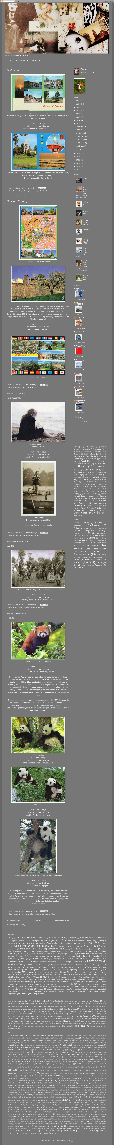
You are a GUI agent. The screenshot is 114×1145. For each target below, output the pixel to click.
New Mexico (91, 546)
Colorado (78, 528)
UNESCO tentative (32, 965)
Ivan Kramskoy (63, 1080)
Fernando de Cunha (28, 1067)
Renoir (32, 1112)
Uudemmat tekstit (13, 921)
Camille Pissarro (26, 1050)
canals (80, 970)
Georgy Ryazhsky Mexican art (95, 1070)
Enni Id (27, 1006)
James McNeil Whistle (47, 1083)
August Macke (22, 1047)
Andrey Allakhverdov (59, 1043)
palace (52, 984)
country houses (15, 974)
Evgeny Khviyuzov (67, 1064)
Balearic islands (13, 943)
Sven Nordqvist (93, 1116)
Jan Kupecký (84, 1083)
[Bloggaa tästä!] (40, 188)
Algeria (84, 447)
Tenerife (99, 959)
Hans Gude (11, 1076)
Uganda (103, 508)
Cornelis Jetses (93, 1052)
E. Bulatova (37, 1057)
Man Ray (72, 1094)
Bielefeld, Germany (17, 201)
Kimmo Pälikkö (61, 1014)
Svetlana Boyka (20, 1119)
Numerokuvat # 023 (85, 241)
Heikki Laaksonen (51, 1009)
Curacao (101, 459)
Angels (36, 941)
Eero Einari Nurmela (83, 1003)
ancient (101, 965)
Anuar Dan (87, 1045)
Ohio (104, 549)
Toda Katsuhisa (69, 1121)
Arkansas (77, 526)
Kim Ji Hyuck (93, 1090)
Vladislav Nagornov (38, 1128)
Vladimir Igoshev (73, 1126)
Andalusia (28, 941)
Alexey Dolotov (47, 1038)
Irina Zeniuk (31, 1080)
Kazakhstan (99, 479)
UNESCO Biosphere (49, 962)
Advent (42, 938)
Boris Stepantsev (99, 1047)
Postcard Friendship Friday (60, 956)
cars (9, 972)
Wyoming (77, 567)
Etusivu (9, 60)
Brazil (93, 454)
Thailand (99, 506)
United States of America (87, 513)
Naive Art (68, 1099)
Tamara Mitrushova (58, 1119)
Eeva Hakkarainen (98, 1003)
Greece (79, 472)
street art (42, 1133)
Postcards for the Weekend (89, 956)
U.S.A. (94, 508)
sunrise (59, 989)
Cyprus (76, 461)
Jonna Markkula (59, 1011)
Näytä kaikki (85, 421)
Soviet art (103, 1114)
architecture (23, 967)
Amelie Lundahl (69, 1001)
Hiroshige (37, 1078)
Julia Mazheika (75, 1087)
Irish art (40, 1080)
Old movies (97, 954)
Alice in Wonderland (97, 937)
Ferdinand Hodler (99, 1064)
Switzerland (97, 503)
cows (35, 974)
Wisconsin (99, 565)
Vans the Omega (33, 1123)
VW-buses (44, 965)
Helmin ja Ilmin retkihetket (81, 359)
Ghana (104, 470)
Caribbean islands (71, 943)
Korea (84, 482)
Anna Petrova (100, 1043)
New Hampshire (98, 543)
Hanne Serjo (16, 1009)
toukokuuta (80, 139)
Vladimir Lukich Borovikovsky (90, 1126)
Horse (95, 949)
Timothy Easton (58, 1121)
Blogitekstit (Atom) (18, 925)
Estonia (15, 535)
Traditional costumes (30, 607)
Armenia (76, 449)
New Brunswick (86, 542)
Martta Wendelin (84, 1016)
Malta (86, 486)
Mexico (93, 486)
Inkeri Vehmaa (34, 1011)
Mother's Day (91, 951)
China (21, 914)
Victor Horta (13, 1126)
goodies (73, 977)
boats (37, 970)
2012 (78, 170)
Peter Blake (59, 1107)
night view (41, 984)
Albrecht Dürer (59, 1035)
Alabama (76, 522)
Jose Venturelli (21, 1087)
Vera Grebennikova (100, 1123)
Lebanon (101, 482)
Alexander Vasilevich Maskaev (17, 1038)
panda (40, 914)
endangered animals (30, 914)
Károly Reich (27, 1092)
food (55, 977)
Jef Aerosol (37, 1085)
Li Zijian (10, 1094)
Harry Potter (84, 949)
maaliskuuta (80, 146)
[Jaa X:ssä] (42, 188)
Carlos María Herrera (85, 1050)
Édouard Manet (54, 1133)
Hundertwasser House (62, 1078)
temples (100, 989)
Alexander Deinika (85, 1035)
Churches (43, 945)
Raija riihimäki (85, 1021)
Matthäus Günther (21, 1100)
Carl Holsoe (36, 1050)
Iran (86, 477)
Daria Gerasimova (46, 1054)
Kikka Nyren (49, 1014)
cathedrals (30, 972)
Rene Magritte (23, 1112)
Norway (76, 494)
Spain (103, 501)
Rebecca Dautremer (98, 1109)
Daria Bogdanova (32, 1054)
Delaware (101, 528)
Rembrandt (11, 1112)
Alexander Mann (99, 1035)
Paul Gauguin (37, 1107)
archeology (12, 967)
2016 (78, 157)
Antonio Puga (77, 1045)
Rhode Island (101, 554)
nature (21, 984)
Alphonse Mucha (20, 1040)
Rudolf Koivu (51, 1023)
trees (25, 991)
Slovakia (90, 498)
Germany (28, 387)
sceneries (80, 987)
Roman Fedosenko (87, 1112)
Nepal (102, 489)
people (70, 984)
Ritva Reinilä (39, 1023)
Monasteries (56, 951)
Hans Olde (20, 1076)
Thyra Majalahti (101, 1023)
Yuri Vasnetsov (34, 1131)
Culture (78, 946)
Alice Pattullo (96, 1038)
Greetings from (69, 949)
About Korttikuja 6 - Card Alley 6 (28, 60)
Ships (46, 959)
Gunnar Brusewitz (75, 1073)
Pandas (11, 618)
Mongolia (86, 489)
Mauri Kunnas (13, 1019)
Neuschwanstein (38, 954)
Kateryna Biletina (60, 1090)
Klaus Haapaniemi (86, 1014)
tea (84, 989)
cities (72, 972)
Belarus (98, 451)
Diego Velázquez (85, 1054)
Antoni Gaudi (65, 1045)
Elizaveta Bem (38, 1061)
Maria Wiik (24, 1016)
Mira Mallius (77, 1019)
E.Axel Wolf (46, 1057)
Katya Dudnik (72, 1090)
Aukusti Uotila (49, 1003)
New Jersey (78, 546)
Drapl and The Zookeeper (23, 1057)
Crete (69, 946)
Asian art (81, 941)
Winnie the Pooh (90, 965)
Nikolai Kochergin (79, 1102)
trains (17, 991)
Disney (97, 1054)
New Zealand (96, 491)
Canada (89, 456)
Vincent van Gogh (55, 1126)
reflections (11, 987)
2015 (78, 160)
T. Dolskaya (46, 1119)
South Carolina (82, 557)
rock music (43, 987)
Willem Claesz (95, 1128)
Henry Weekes (26, 1078)
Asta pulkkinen (37, 1003)
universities (61, 991)
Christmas (24, 945)
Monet (59, 1100)
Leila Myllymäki (99, 1014)
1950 (9, 938)
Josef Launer (42, 1087)
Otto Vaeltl (90, 1105)
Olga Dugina (36, 1105)
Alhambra (82, 938)
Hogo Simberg (84, 1009)
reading (24, 535)
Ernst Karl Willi (101, 1061)
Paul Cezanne (101, 1105)
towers (10, 991)
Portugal (89, 496)
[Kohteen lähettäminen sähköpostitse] (39, 188)
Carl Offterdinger (60, 1050)
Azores (100, 941)
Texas (76, 559)
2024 (78, 104)
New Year (50, 954)
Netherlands (33, 191)
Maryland (76, 538)
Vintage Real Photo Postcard (61, 965)
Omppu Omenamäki (15, 1021)
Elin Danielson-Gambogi (15, 1006)
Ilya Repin (88, 1078)
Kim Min (101, 1090)
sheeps (100, 987)
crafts (42, 974)
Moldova (103, 486)
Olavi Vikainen (99, 1019)
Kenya (76, 482)
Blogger (71, 1140)
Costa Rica (87, 459)
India (100, 475)
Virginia (99, 559)
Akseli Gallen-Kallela (39, 1001)
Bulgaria (77, 456)
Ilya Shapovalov (99, 1078)
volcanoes (81, 991)
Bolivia (86, 454)
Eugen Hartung (14, 1064)
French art (39, 949)
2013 (78, 166)
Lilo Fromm (18, 1094)
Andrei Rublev (36, 1043)
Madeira (38, 951)
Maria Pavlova (18, 1097)
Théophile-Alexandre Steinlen (25, 1121)
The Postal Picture (79, 332)
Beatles (23, 943)
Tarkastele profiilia (87, 72)
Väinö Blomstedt (95, 1026)
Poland (77, 496)
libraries (52, 979)
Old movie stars (83, 954)
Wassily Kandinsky (64, 1128)
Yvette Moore (45, 1131)
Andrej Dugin (47, 1043)
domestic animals (86, 974)
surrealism (77, 989)
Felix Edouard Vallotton (83, 1064)
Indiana (93, 533)
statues (40, 989)
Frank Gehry (82, 1067)
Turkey (83, 508)
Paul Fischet (26, 1107)
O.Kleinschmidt (101, 1102)
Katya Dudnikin (82, 1090)
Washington (81, 562)
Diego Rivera (72, 1054)
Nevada (76, 543)
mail (73, 979)
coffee (87, 972)
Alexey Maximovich (60, 1038)
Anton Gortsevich (39, 1045)
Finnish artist (24, 949)
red (102, 984)
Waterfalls (78, 965)
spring (21, 989)
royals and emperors (66, 987)
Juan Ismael (51, 1087)
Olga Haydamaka (47, 1105)
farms (22, 977)
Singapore (46, 914)
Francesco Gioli (55, 1067)
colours (103, 972)
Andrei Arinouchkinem (22, 1043)
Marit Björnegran (48, 1016)
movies (39, 982)
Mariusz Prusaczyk (68, 1097)
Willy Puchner (22, 1131)
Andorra (92, 447)
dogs (70, 974)
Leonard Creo (76, 1092)
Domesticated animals (86, 222)
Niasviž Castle (70, 954)
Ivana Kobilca (19, 1083)
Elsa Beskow (67, 1061)
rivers (32, 987)
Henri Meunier (81, 1076)
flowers (46, 977)
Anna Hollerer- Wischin (87, 1043)
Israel (102, 477)
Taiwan (53, 914)
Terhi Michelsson (90, 1023)
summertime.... (14, 398)
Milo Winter (51, 1100)
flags (37, 977)
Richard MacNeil (43, 1112)
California (93, 525)
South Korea (92, 501)
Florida (77, 530)
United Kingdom (43, 191)
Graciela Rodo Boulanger (48, 1073)
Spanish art (15, 1116)
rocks (53, 987)
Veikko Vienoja (66, 1026)
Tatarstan (89, 506)
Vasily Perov (60, 1124)
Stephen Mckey (29, 1116)
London (28, 951)
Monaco (78, 489)
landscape (42, 979)
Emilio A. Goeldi (78, 1061)
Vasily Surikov (72, 1123)
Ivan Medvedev (85, 1080)
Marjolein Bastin (82, 1097)
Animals (15, 914)
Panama (94, 494)
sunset (67, 989)
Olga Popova (59, 1105)
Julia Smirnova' (86, 1087)
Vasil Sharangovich (46, 1124)
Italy (20, 535)
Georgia (76, 470)
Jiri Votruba (62, 1085)
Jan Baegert (60, 1083)
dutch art (102, 1131)
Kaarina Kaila (71, 1011)
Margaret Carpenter (95, 1094)
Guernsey (91, 472)
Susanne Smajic (55, 1116)
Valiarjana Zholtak (20, 1123)
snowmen (11, 989)
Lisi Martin (28, 1095)
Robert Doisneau (73, 1112)
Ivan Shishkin (96, 1080)
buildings (69, 970)
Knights (19, 951)
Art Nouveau (71, 941)
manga (26, 1133)
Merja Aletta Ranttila (28, 1019)
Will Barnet (85, 1128)
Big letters (42, 943)
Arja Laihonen (24, 1003)
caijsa (84, 69)
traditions (41, 607)
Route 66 (36, 959)
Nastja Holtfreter (98, 1100)
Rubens (12, 1114)
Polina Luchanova (21, 1109)
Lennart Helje (64, 1092)
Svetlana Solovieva (34, 1119)
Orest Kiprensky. (70, 1105)
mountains (25, 982)
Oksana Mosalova (15, 1105)
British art (12, 1050)
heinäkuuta (80, 133)
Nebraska (101, 540)
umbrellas (35, 991)
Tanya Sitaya (71, 1119)
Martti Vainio (100, 1016)
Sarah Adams (61, 1114)
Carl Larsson (47, 1050)
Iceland (92, 475)
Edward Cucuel (80, 1057)
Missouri (91, 540)
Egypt (94, 464)
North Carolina (91, 549)
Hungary (81, 475)
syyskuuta (80, 126)
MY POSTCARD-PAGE (80, 304)
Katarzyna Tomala (47, 1090)
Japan (86, 479)
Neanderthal (21, 954)
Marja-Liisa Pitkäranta (65, 1016)
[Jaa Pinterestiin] (45, 188)
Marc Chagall (81, 1095)
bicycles (81, 967)
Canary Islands (53, 943)
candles (87, 970)
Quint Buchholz (54, 1109)
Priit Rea (42, 1109)
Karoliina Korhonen (13, 1014)
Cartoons (83, 943)
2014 (78, 163)
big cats (92, 967)
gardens (64, 977)
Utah (87, 559)
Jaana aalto (45, 1011)
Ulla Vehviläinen (40, 1026)
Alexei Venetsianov (34, 1038)
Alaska (86, 523)
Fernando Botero (13, 1067)
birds (100, 967)
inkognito (103, 977)
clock (80, 972)
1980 (34, 938)
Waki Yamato (50, 1128)
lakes (31, 979)
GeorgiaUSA (89, 531)
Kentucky (83, 535)
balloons (45, 967)
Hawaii (100, 531)
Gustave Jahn (100, 1073)
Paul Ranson (49, 1107)
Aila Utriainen (23, 1001)
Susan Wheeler (42, 1116)
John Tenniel (95, 1085)
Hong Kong (102, 472)
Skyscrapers (57, 959)
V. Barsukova (93, 1121)
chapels (52, 972)
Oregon (97, 551)
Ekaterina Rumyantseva (49, 1059)
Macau (101, 484)
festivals (30, 977)
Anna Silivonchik (14, 1045)
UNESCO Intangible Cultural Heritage (71, 962)
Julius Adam (97, 1087)
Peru (102, 494)
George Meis (65, 1070)
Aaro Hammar (12, 1001)
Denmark (103, 461)
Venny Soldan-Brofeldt (85, 1123)
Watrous (76, 1128)
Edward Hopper (93, 1057)
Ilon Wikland (77, 1078)
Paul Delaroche (15, 1107)
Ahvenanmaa (72, 938)
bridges (57, 970)
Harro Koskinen (38, 1009)
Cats (91, 943)
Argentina (100, 447)
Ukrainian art (81, 1121)
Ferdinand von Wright (42, 1006)
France (20, 607)
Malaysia (77, 486)
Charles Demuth (15, 1052)
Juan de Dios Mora (63, 1087)
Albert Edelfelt (55, 1001)
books (46, 970)
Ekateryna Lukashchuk (80, 1059)
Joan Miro (71, 1085)
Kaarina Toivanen (85, 1011)
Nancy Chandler (85, 1100)
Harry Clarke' (30, 1076)
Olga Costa (26, 1105)
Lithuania (77, 484)
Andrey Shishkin (73, 1043)
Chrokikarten (17, 191)
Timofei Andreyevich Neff (43, 1121)
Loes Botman (39, 1094)
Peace (31, 956)
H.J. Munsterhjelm (94, 1006)
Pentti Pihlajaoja (56, 1021)
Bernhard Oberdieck (62, 1047)
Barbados (87, 451)
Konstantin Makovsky (14, 1092)
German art (53, 949)
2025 (78, 101)
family (16, 977)
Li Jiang (102, 1092)
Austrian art (91, 941)
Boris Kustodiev (85, 1047)
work (34, 994)
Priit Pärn (33, 1109)
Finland (82, 466)
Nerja (29, 954)
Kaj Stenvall (100, 1011)
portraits (80, 984)
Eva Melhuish (40, 1064)
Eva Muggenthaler (53, 1064)
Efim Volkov (35, 1059)
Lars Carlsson (38, 1092)
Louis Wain (48, 1094)
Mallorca (46, 951)
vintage (72, 991)
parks (60, 984)
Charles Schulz (43, 1052)
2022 (78, 111)
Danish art (20, 1054)
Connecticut (90, 528)
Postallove (42, 956)
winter (14, 994)
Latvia (91, 482)
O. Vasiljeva (91, 1102)
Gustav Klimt (88, 1073)
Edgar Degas (57, 1057)
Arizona (98, 522)
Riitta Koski (29, 1023)
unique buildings (48, 991)
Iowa (102, 533)
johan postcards (79, 416)
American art (65, 1040)
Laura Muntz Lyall (51, 1092)
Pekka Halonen (32, 1021)
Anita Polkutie (94, 1001)
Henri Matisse (69, 1076)
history (93, 977)
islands (14, 979)
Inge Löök (20, 1011)
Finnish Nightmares (59, 1006)
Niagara (60, 954)
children (61, 972)
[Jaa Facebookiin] (44, 188)
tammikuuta (80, 149)
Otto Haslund (81, 1105)
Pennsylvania (82, 554)
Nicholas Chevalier (65, 1102)
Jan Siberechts (96, 1083)
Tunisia (76, 508)
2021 (78, 114)
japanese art (16, 1133)
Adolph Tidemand (13, 1035)
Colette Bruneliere (80, 1052)
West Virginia (86, 565)
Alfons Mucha (73, 1038)
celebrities (42, 972)
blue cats (29, 970)
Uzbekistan (77, 515)
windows (103, 991)
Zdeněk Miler (56, 1131)
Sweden (82, 503)
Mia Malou (32, 1100)
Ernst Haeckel (91, 1061)
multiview (25, 191)
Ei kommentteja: (31, 385)
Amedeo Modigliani (36, 1040)
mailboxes (81, 979)
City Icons (60, 946)
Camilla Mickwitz (60, 1003)
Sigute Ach (93, 1114)
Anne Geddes (27, 1045)
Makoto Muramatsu (60, 1095)
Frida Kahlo (23, 1070)
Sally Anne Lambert (36, 1114)
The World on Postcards (80, 387)
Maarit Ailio (12, 1016)
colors (96, 972)
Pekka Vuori (44, 1021)
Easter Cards (90, 946)
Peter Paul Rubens (72, 1107)
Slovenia (101, 498)
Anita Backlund (81, 1001)
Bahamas (77, 451)
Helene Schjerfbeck (69, 1009)
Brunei (102, 454)
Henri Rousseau (93, 1076)
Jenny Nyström (49, 1085)
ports (88, 984)
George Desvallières (51, 1070)
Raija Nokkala (69, 1021)
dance (15, 607)
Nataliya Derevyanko (41, 1102)
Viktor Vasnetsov (39, 1126)
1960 (17, 938)
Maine (101, 535)
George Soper (77, 1070)
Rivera (52, 1112)
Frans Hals (91, 1067)
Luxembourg (90, 484)
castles (21, 387)
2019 (78, 120)
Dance (10, 546)
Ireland (93, 477)
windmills (92, 991)
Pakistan (86, 493)
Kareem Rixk (26, 1090)
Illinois (83, 533)
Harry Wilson (40, 1076)
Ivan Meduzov (74, 1080)
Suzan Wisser (67, 1116)
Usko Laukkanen (53, 1026)
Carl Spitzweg (71, 1050)
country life (27, 974)
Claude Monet (66, 1052)
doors (96, 974)
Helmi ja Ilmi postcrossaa (80, 346)
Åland (42, 994)
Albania (76, 447)
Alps (13, 941)
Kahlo (18, 1090)
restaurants (23, 987)
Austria (98, 449)
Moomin (69, 951)
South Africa (78, 501)
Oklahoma (83, 551)
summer (30, 535)
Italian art (49, 1080)
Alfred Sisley (86, 1038)
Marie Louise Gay (41, 1097)
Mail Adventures (80, 289)
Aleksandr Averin (72, 1035)
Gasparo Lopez (38, 1070)
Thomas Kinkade (83, 1119)
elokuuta (79, 130)
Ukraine (79, 510)
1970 (25, 937)
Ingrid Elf (11, 1080)
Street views (69, 959)
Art (57, 940)
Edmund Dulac (69, 1057)
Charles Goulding (28, 1052)
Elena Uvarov (12, 1061)
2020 (78, 117)
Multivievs (13, 70)
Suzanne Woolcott (80, 1116)
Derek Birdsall (60, 1054)
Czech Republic (88, 461)
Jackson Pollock (31, 1083)
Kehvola (39, 1014)
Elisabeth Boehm (24, 1061)
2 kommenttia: (30, 188)
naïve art (31, 984)
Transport (34, 962)
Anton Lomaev (52, 1045)
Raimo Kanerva (98, 1021)
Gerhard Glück (13, 1073)
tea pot (92, 989)
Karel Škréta (36, 1090)
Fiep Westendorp (41, 1067)
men (101, 979)
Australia (86, 449)
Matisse (86, 230)
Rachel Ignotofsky (70, 1109)
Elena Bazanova (97, 1059)
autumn (35, 967)
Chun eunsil (54, 1052)
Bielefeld (16, 387)
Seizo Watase (84, 1114)
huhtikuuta (80, 143)
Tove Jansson (15, 1026)
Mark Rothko (95, 1097)
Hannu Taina (27, 1009)
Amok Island (80, 1040)
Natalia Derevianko (13, 1102)
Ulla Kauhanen (28, 1026)
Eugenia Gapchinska (27, 1064)
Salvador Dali (49, 1114)
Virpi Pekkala (79, 1026)
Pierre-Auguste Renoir (91, 1107)
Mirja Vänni (87, 1019)
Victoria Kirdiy (25, 1126)
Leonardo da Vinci (89, 1092)
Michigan (103, 538)
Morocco (94, 489)
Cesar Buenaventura (100, 1050)
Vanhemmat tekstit (62, 921)
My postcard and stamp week (80, 402)
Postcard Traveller (79, 373)
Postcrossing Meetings (18, 958)
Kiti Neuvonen (74, 1014)
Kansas (76, 535)
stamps (29, 989)
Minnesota (81, 540)
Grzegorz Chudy (63, 1073)
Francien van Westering (69, 1067)
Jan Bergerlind (72, 1083)
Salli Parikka (66, 1023)
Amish (20, 941)
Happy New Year (85, 277)
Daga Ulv (71, 1003)
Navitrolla (53, 1102)
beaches (55, 967)
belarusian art (69, 967)
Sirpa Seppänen (77, 1023)
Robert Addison (61, 1112)
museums (65, 982)
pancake (19, 1028)
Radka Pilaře (85, 1109)
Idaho (75, 533)
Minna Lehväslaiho (63, 1019)
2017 (78, 153)
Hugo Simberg (95, 1009)
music (77, 982)
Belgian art (32, 943)
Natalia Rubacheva (27, 1102)
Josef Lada (31, 1087)
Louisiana (92, 535)
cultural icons (52, 974)
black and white (15, 970)
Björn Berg (74, 1047)
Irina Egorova (21, 1080)
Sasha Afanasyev (72, 1114)
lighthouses (63, 979)
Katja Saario (27, 1014)
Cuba (95, 459)
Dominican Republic (82, 463)
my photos (90, 982)
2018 (78, 124)
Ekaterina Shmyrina (64, 1059)
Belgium (77, 454)
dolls (76, 974)
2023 (78, 107)
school (91, 987)
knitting (23, 979)
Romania (103, 496)
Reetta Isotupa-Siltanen (16, 1023)
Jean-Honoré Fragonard (25, 1085)
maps (34, 387)
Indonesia (77, 477)
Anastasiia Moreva (91, 1040)
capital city (97, 970)
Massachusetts (88, 538)
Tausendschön (85, 958)
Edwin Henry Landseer (22, 1059)
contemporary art (84, 1131)
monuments (12, 982)
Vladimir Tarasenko (23, 1128)
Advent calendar (56, 937)
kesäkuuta (80, 136)
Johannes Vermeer (83, 1085)
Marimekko (35, 1016)
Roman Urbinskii (101, 1112)
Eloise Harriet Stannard (53, 1061)
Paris (22, 956)
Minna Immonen (44, 1018)
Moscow (78, 951)
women (36, 535)
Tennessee (97, 557)
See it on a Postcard (79, 318)
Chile (101, 456)
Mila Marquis (41, 1100)
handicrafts (84, 977)
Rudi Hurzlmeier (22, 1114)
